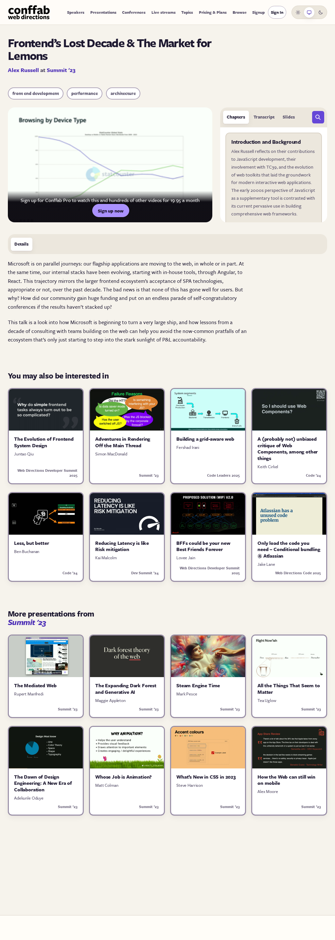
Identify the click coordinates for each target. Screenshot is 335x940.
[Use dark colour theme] (320, 12)
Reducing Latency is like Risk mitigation (122, 546)
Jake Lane (266, 564)
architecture (123, 93)
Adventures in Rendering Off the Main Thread (122, 442)
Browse (240, 12)
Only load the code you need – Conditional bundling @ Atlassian (288, 549)
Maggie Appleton (110, 700)
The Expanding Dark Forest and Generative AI (125, 688)
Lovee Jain (185, 557)
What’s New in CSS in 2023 (206, 776)
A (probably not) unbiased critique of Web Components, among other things (287, 448)
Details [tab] (21, 244)
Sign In (277, 12)
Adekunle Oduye (29, 798)
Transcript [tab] (264, 117)
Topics (187, 12)
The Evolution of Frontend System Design (44, 442)
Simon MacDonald (111, 454)
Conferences (134, 12)
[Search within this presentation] (318, 117)
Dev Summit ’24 (145, 573)
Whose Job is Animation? (123, 776)
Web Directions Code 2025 (298, 573)
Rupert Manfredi (29, 694)
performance (84, 93)
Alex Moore (267, 791)
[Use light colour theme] (298, 12)
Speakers (75, 12)
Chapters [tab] (236, 117)
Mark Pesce (186, 694)
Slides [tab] (289, 117)
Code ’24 (313, 475)
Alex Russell (23, 70)
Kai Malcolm (105, 557)
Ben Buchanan (26, 551)
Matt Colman (106, 785)
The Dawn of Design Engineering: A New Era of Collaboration (43, 783)
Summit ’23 (149, 475)
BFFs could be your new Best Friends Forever (203, 546)
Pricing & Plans (213, 12)
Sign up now (111, 210)
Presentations (103, 12)
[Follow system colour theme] (309, 12)
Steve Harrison (189, 785)
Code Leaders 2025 (223, 475)
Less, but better (31, 542)
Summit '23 (61, 70)
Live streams (163, 12)
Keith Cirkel (267, 466)
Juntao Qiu (24, 454)
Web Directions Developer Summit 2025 (47, 473)
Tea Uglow (266, 700)
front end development (35, 93)
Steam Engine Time (198, 685)
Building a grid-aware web (205, 438)
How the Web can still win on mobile (286, 780)
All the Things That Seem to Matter (288, 688)
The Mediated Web (35, 685)
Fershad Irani (187, 447)
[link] (273, 185)
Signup (258, 12)
